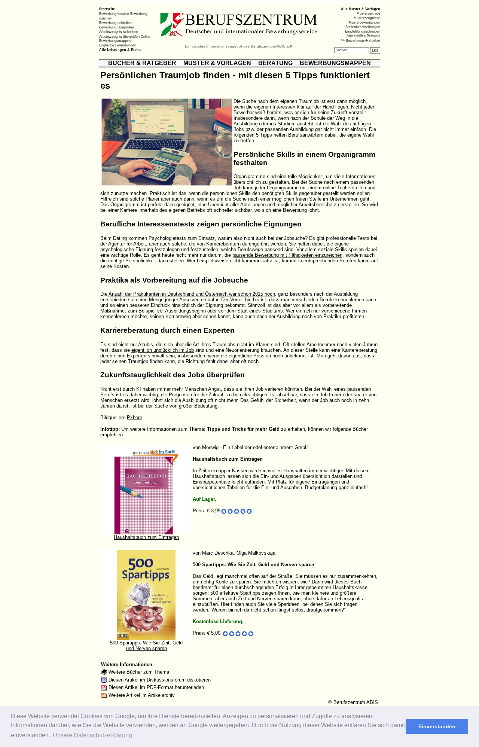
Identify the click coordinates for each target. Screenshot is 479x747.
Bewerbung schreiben (115, 23)
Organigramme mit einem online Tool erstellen (316, 187)
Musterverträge (368, 13)
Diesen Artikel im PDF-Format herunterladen (156, 687)
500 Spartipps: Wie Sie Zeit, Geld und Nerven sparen (146, 645)
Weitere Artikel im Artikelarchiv (142, 695)
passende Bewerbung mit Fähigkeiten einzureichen (287, 255)
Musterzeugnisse (367, 18)
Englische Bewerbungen (117, 45)
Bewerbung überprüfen (116, 27)
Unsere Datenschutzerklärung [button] (92, 735)
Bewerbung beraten (114, 14)
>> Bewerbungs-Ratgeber (360, 40)
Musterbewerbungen (364, 22)
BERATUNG (275, 63)
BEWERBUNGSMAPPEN (335, 63)
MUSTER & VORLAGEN (217, 63)
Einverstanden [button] (436, 726)
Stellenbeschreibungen (362, 27)
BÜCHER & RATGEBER (142, 63)
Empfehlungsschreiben (362, 31)
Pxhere (134, 417)
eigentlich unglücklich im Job (162, 350)
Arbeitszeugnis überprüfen (119, 36)
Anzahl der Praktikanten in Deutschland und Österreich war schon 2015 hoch (191, 294)
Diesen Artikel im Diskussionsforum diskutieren (160, 680)
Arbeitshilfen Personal (363, 36)
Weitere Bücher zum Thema (139, 672)
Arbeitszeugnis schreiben (118, 32)
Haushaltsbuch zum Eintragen (146, 537)
